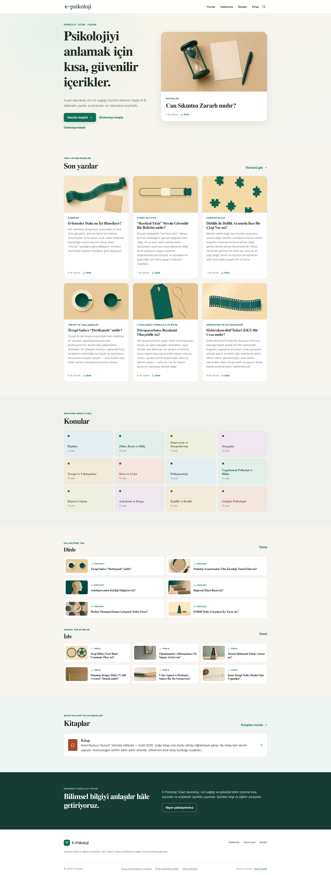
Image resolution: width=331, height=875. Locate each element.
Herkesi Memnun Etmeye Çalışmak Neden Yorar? (119, 611)
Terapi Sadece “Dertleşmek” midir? (95, 330)
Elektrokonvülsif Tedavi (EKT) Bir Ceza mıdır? (232, 332)
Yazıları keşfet (77, 117)
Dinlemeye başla (111, 117)
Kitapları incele (252, 725)
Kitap (255, 6)
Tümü (263, 547)
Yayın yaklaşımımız (179, 807)
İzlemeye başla (75, 127)
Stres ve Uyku (146, 218)
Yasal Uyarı (249, 842)
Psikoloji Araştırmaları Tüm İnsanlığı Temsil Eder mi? (225, 569)
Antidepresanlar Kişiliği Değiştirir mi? (113, 590)
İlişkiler (73, 218)
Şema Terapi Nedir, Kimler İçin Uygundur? (246, 676)
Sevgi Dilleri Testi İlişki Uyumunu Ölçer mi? (104, 655)
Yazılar (211, 6)
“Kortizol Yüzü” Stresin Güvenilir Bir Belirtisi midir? (163, 225)
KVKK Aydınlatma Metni (167, 868)
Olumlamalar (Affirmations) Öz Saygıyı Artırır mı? (178, 655)
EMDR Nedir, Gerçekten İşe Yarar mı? (215, 611)
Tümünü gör (254, 167)
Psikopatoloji (215, 218)
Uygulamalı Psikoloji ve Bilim (157, 325)
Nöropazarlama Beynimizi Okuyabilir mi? (157, 332)
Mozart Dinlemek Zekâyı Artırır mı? (246, 655)
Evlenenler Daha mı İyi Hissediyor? (95, 223)
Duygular (172, 98)
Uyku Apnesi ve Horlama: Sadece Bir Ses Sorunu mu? (174, 676)
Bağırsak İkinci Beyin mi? (208, 590)
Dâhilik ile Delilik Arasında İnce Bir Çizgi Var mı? (233, 225)
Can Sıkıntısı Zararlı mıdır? (201, 105)
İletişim (242, 6)
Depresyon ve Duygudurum (224, 325)
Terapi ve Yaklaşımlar (83, 325)
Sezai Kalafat (260, 868)
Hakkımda (226, 6)
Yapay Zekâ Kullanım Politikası (136, 868)
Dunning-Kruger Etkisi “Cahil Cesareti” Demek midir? (108, 676)
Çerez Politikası (190, 868)
